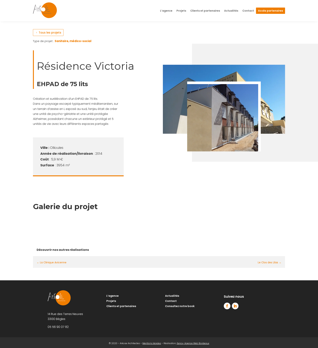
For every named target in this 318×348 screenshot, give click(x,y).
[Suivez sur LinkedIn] (235, 306)
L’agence (166, 10)
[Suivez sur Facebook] (227, 306)
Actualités (231, 10)
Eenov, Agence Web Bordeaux (193, 343)
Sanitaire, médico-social (73, 41)
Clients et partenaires (205, 10)
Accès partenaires (270, 10)
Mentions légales (151, 343)
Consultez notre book (180, 306)
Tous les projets (50, 32)
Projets (181, 10)
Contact (248, 10)
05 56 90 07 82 (58, 327)
